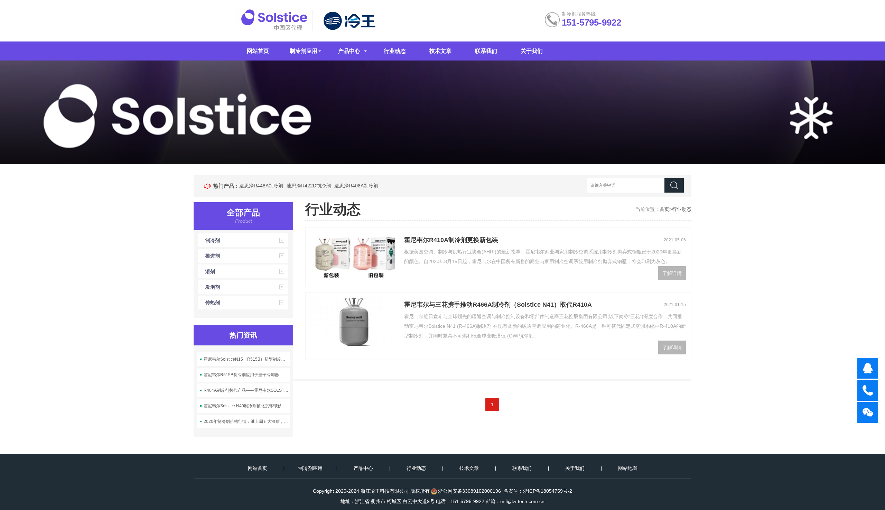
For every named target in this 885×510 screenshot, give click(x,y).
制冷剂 (212, 240)
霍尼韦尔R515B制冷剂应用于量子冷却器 (241, 374)
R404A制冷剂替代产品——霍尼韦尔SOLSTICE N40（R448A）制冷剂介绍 (247, 390)
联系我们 (486, 51)
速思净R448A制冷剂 (261, 185)
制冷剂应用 (303, 51)
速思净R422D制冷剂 (309, 185)
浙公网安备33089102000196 (469, 491)
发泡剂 (212, 287)
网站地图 (627, 468)
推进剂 (212, 256)
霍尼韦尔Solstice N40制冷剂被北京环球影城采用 (247, 406)
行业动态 (395, 51)
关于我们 (532, 51)
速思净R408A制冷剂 (356, 185)
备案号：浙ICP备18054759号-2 (538, 491)
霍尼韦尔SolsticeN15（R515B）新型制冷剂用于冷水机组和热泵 (247, 359)
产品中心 (349, 51)
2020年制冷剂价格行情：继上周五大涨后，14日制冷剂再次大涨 (247, 421)
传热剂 (212, 302)
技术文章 (440, 51)
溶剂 (210, 271)
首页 (664, 209)
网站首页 (258, 51)
